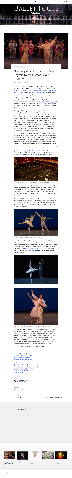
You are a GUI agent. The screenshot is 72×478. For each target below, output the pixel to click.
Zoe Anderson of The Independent (23, 359)
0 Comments (33, 82)
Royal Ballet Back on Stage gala (49, 101)
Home (30, 26)
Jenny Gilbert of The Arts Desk (22, 365)
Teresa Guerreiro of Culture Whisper (23, 368)
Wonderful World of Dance (21, 370)
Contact (41, 26)
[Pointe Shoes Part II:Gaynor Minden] (35, 455)
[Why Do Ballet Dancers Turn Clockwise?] (61, 455)
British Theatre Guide (19, 372)
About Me (36, 26)
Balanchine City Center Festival (31, 248)
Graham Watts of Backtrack (21, 363)
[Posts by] (15, 82)
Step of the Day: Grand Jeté (18, 397)
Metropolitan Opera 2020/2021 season (36, 90)
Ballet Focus (36, 13)
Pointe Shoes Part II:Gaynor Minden (33, 461)
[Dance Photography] (22, 455)
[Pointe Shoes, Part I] (48, 455)
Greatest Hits (36, 447)
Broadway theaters (36, 92)
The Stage (16, 374)
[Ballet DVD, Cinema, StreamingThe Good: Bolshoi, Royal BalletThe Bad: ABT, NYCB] (9, 455)
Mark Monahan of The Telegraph (22, 357)
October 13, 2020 (26, 82)
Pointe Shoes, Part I (46, 460)
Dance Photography (20, 461)
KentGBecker (18, 82)
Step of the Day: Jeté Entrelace (54, 397)
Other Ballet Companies (20, 67)
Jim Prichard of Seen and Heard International (26, 367)
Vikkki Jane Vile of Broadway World (23, 361)
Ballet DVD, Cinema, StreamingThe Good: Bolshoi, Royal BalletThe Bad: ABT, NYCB (8, 463)
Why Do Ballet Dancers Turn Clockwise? (61, 461)
